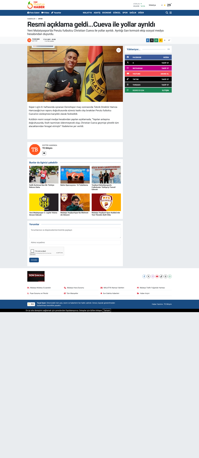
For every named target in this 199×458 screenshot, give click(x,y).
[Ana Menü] (170, 12)
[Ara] (167, 12)
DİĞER (141, 13)
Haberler (31, 19)
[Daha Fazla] (161, 40)
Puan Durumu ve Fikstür (39, 293)
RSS (32, 304)
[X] (148, 276)
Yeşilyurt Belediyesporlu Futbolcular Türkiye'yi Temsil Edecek (103, 187)
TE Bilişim (47, 148)
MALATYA (87, 13)
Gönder (34, 260)
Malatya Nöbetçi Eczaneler (40, 288)
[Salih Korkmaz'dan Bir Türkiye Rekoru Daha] (44, 174)
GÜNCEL (117, 13)
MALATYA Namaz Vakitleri (114, 288)
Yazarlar (57, 13)
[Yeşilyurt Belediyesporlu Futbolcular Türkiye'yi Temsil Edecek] (106, 174)
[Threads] (165, 276)
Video (46, 13)
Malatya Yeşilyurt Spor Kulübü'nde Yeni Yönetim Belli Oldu (106, 214)
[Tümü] (169, 49)
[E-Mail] (44, 153)
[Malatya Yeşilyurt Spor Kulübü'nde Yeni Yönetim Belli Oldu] (106, 202)
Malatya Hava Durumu (75, 288)
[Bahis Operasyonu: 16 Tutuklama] (75, 174)
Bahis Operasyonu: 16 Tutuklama (74, 185)
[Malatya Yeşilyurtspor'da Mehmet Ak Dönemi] (75, 202)
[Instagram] (153, 276)
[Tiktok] (161, 276)
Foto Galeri (35, 13)
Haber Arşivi (144, 293)
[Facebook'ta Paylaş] (147, 40)
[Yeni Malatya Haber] (36, 4)
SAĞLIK (133, 13)
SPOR (125, 13)
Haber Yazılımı (157, 304)
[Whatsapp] (170, 276)
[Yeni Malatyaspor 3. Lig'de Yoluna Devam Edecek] (44, 202)
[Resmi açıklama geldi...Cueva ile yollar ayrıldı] (75, 74)
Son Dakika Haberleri (111, 293)
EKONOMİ (106, 13)
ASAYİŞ (97, 13)
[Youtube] (157, 276)
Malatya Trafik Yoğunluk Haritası (152, 288)
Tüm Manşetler (72, 293)
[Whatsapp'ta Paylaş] (156, 40)
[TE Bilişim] (34, 149)
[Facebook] (144, 276)
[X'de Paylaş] (152, 40)
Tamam (107, 310)
